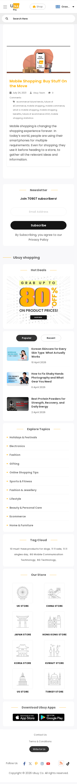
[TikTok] (68, 763)
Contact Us (40, 734)
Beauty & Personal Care (26, 508)
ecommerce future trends (29, 101)
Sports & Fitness (21, 481)
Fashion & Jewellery (23, 490)
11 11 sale (56, 549)
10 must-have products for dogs (30, 549)
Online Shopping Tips (24, 472)
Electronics (17, 446)
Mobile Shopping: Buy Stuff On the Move (38, 83)
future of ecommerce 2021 (36, 113)
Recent (51, 338)
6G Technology (46, 560)
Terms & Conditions (40, 741)
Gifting (14, 464)
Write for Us (39, 749)
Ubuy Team (39, 92)
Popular (26, 338)
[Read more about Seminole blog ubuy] (15, 6)
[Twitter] (30, 763)
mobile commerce (54, 105)
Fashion (15, 455)
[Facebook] (24, 763)
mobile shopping (35, 105)
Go (7, 18)
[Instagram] (42, 763)
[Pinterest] (36, 763)
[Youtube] (48, 763)
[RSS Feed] (61, 763)
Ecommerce (18, 516)
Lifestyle (15, 499)
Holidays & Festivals (23, 437)
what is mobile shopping (26, 109)
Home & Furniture (21, 525)
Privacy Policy (38, 240)
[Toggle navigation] (5, 7)
